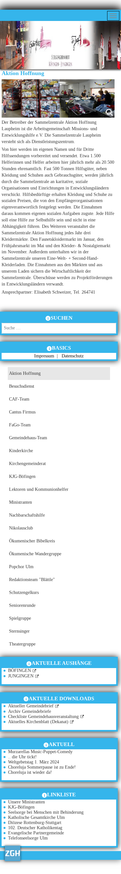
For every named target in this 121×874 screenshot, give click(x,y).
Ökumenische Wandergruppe (35, 553)
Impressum (44, 356)
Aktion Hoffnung (25, 373)
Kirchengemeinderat (27, 463)
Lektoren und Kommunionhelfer (38, 489)
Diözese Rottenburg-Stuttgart (34, 822)
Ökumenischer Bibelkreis (32, 541)
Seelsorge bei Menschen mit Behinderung (46, 812)
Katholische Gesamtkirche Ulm (36, 817)
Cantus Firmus (22, 412)
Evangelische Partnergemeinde (36, 832)
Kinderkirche (21, 450)
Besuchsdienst (21, 386)
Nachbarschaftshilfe (27, 515)
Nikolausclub (21, 528)
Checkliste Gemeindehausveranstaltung (43, 716)
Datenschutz (73, 356)
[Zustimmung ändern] (12, 853)
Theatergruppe (22, 644)
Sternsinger (19, 631)
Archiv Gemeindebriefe (29, 711)
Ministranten (20, 502)
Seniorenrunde (22, 605)
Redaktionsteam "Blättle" (32, 579)
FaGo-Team (20, 424)
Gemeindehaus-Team (28, 437)
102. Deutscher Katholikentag (35, 827)
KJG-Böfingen (22, 476)
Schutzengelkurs (24, 592)
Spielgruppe (20, 618)
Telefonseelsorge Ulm (28, 838)
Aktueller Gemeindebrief (31, 706)
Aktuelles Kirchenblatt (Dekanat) (38, 721)
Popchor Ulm (21, 566)
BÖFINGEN (19, 670)
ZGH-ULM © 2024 (41, 870)
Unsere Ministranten (26, 802)
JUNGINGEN (21, 676)
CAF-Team (19, 399)
